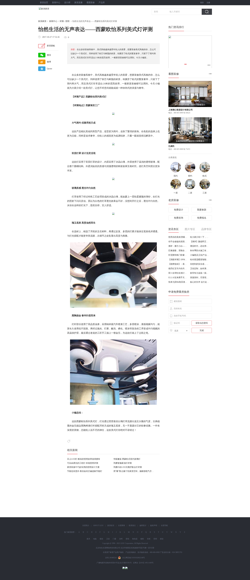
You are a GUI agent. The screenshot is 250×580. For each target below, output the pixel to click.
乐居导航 (164, 525)
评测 (62, 21)
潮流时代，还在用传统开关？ (200, 246)
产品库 (102, 2)
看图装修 (91, 2)
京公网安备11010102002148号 (133, 558)
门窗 (114, 539)
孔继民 (171, 146)
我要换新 (201, 209)
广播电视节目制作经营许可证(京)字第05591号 (114, 563)
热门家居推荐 (69, 532)
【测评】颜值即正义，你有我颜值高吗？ (200, 241)
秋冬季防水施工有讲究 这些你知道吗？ (200, 250)
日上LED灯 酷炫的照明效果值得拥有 (83, 459)
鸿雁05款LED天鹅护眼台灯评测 (127, 467)
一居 (176, 193)
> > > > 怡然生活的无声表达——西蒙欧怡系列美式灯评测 (77, 21)
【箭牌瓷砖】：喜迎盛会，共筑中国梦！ (178, 264)
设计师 (67, 2)
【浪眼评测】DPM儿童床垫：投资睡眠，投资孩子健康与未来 (178, 259)
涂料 (121, 539)
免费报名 (201, 218)
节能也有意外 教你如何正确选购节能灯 (84, 471)
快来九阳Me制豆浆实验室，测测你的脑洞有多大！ (178, 282)
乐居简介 (85, 525)
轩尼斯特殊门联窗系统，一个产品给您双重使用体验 (178, 255)
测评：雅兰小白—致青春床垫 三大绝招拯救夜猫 (178, 246)
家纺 (161, 539)
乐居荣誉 (121, 525)
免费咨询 (178, 218)
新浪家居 (42, 21)
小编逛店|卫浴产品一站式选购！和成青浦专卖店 (200, 255)
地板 (95, 539)
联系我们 (132, 525)
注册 (208, 3)
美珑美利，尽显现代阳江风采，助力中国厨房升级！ (200, 277)
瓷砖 (101, 539)
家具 (88, 539)
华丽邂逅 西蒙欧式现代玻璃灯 (126, 459)
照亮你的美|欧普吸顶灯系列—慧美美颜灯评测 (178, 237)
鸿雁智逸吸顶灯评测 (122, 463)
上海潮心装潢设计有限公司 (180, 110)
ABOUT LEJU (98, 525)
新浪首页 (110, 525)
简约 (190, 176)
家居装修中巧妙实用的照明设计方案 (83, 467)
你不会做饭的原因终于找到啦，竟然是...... (178, 241)
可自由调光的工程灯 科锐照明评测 (82, 463)
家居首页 (44, 2)
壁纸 (127, 539)
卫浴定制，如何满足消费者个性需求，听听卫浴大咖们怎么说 (200, 268)
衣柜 (148, 539)
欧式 (205, 176)
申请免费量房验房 (178, 291)
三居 (205, 193)
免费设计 (178, 209)
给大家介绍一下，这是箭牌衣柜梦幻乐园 (200, 237)
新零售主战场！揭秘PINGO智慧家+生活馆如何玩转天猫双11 (200, 273)
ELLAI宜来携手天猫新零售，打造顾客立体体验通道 (178, 277)
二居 (190, 193)
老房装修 (173, 200)
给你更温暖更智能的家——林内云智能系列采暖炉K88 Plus (200, 259)
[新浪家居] (50, 8)
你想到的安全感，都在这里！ (200, 264)
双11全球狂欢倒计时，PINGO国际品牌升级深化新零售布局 (178, 273)
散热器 (134, 539)
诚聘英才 (142, 525)
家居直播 (78, 2)
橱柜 (142, 539)
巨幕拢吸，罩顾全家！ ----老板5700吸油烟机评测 (178, 250)
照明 (67, 21)
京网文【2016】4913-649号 (143, 563)
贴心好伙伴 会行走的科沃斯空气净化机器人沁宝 (200, 282)
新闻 (156, 12)
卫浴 (108, 539)
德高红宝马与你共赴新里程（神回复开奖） (178, 268)
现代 (176, 176)
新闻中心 (56, 2)
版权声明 (153, 525)
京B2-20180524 (110, 558)
